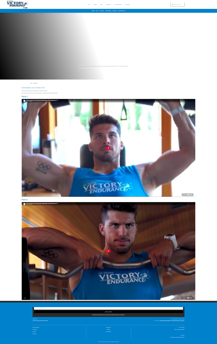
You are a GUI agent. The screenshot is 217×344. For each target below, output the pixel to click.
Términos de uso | (107, 341)
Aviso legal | (112, 341)
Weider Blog (34, 331)
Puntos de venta (127, 4)
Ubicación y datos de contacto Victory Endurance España (177, 337)
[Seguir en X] (110, 319)
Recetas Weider (34, 333)
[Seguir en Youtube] (113, 319)
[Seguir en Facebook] (103, 319)
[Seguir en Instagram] (106, 319)
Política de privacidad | (101, 341)
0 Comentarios (102, 68)
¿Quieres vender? (108, 4)
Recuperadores (108, 10)
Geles (97, 10)
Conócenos (95, 4)
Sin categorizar (95, 68)
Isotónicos (102, 10)
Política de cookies (116, 341)
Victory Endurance (82, 68)
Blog (89, 4)
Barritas (93, 10)
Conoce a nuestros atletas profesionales (179, 329)
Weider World (108, 329)
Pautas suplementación (118, 4)
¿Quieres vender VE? (108, 331)
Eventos (101, 4)
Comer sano (114, 10)
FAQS (41, 320)
